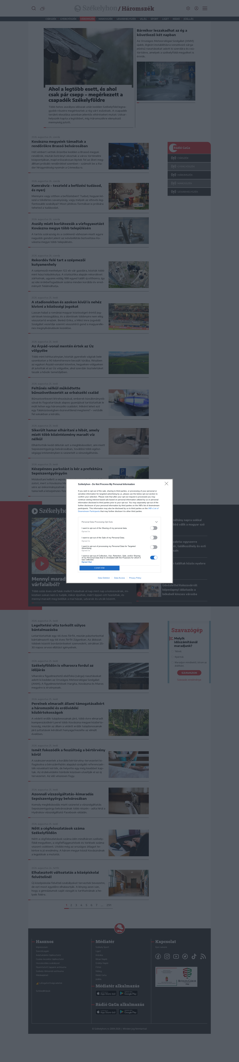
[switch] (153, 528)
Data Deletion (104, 578)
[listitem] (119, 521)
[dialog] (119, 531)
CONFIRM (99, 568)
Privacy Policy (135, 578)
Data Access (119, 578)
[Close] (167, 484)
